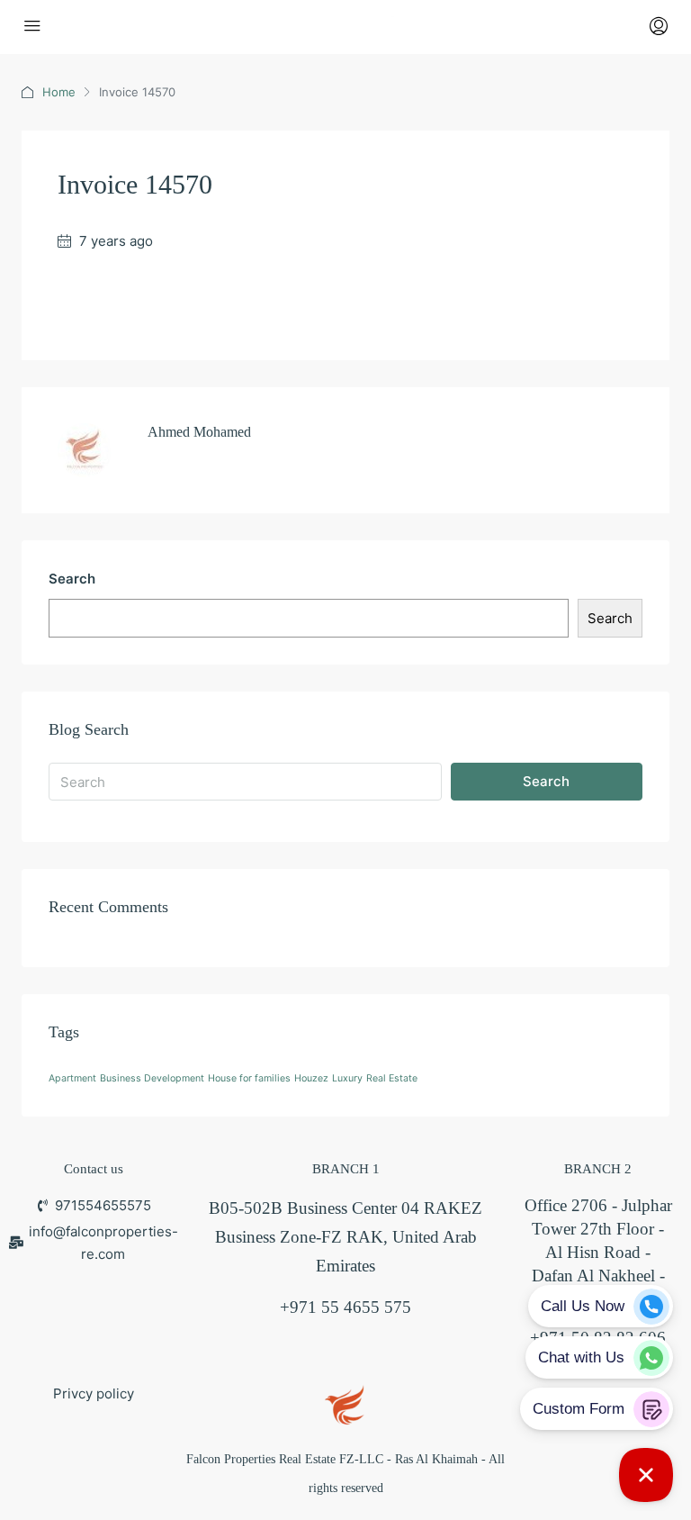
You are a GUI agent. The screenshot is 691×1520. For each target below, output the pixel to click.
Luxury (347, 1078)
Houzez (311, 1078)
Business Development (152, 1078)
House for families (249, 1078)
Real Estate (391, 1078)
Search (72, 578)
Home (59, 92)
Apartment (72, 1078)
